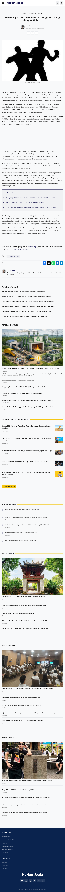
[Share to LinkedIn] (57, 263)
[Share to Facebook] (44, 263)
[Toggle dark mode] (61, 3)
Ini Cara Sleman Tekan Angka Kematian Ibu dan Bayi (25, 202)
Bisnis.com (5, 865)
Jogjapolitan (32, 13)
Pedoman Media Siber (8, 840)
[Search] (57, 3)
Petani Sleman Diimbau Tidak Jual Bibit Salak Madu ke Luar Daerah (31, 207)
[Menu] (3, 3)
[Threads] (39, 880)
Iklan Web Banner (7, 849)
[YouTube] (34, 880)
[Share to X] (49, 263)
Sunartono (11, 270)
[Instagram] (30, 880)
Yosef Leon (29, 26)
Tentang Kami (6, 836)
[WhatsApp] (43, 880)
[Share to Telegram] (61, 263)
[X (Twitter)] (26, 880)
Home (24, 13)
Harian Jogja (32, 247)
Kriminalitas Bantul (13, 256)
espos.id (4, 862)
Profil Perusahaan (7, 846)
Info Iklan (5, 852)
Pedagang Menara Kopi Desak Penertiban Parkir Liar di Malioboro (30, 198)
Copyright (5, 843)
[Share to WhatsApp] (53, 263)
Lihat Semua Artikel (9, 486)
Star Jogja (5, 868)
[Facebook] (22, 880)
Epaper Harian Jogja (19, 249)
